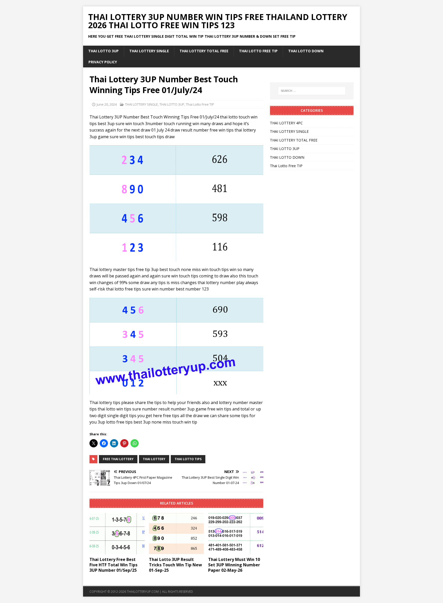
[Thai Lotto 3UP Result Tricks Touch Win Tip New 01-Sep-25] (176, 533)
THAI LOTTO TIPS (188, 459)
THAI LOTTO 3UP (103, 50)
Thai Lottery (154, 459)
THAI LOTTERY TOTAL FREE (203, 50)
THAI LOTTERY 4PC (286, 122)
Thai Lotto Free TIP (258, 50)
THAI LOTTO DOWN (306, 50)
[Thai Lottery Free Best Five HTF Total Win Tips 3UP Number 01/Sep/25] (117, 533)
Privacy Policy (102, 61)
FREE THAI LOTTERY (118, 459)
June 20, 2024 (107, 104)
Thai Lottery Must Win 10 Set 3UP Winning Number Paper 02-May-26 (234, 565)
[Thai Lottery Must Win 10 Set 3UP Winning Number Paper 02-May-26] (235, 533)
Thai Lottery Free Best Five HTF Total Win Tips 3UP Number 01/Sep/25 (113, 565)
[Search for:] (311, 90)
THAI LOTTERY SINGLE (149, 50)
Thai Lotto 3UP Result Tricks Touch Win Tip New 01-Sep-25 (175, 565)
